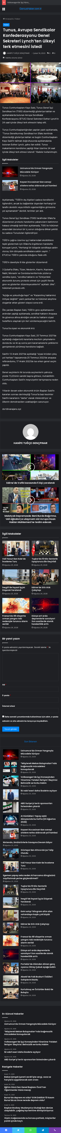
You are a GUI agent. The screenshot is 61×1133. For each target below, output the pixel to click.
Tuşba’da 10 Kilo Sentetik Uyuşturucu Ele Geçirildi (45, 560)
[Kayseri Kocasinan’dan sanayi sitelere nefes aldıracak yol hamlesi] (10, 185)
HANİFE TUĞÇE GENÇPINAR (18, 53)
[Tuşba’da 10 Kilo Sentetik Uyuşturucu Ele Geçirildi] (45, 548)
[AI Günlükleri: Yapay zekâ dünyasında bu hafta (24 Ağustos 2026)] (11, 820)
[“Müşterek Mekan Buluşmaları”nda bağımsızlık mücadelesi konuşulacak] (11, 767)
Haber (17, 19)
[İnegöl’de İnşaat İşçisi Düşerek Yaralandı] (15, 577)
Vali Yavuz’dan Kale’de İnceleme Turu (14, 560)
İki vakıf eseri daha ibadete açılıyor (39, 790)
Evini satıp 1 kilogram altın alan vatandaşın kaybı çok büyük (36, 913)
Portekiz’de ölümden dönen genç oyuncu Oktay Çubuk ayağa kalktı (38, 965)
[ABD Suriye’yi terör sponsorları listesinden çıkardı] (11, 807)
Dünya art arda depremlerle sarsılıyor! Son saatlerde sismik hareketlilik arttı (43, 619)
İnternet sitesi (8, 706)
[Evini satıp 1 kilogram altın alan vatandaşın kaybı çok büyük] (11, 915)
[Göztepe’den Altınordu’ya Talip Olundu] (11, 854)
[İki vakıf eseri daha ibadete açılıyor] (11, 794)
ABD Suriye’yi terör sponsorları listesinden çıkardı (36, 805)
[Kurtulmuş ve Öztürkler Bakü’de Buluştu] (11, 993)
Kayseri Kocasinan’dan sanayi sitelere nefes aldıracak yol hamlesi (39, 831)
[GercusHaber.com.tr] (30, 8)
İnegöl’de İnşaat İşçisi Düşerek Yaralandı (13, 589)
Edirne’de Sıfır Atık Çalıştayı (41, 589)
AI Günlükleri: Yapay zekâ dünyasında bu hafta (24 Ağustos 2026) (38, 819)
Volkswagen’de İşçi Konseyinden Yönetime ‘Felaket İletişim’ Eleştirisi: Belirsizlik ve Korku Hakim (39, 780)
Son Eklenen (30, 741)
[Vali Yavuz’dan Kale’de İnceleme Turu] (15, 548)
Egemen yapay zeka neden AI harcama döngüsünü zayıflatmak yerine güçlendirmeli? (29, 877)
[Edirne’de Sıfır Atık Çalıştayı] (45, 577)
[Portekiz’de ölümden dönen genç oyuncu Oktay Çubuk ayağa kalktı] (11, 968)
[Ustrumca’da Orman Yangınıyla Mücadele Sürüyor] (10, 171)
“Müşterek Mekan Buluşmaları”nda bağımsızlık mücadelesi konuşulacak (39, 766)
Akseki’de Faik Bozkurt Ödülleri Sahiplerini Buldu (36, 978)
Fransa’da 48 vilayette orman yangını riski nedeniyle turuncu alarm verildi (15, 619)
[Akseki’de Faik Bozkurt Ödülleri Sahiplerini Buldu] (11, 980)
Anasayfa (9, 19)
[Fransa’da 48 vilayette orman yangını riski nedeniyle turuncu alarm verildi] (15, 605)
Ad (4, 685)
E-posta (6, 695)
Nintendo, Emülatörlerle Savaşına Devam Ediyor (27, 842)
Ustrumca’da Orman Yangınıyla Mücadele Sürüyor (37, 752)
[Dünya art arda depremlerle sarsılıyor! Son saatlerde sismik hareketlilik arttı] (45, 605)
